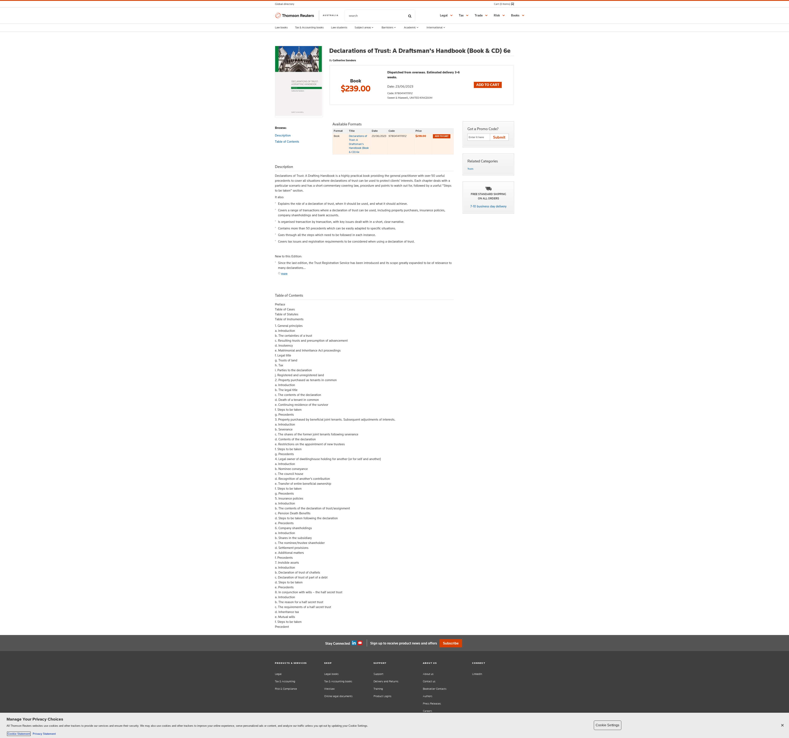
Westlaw (329, 689)
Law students (339, 27)
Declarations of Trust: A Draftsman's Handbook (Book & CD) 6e (359, 144)
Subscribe (451, 643)
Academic (410, 27)
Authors (427, 696)
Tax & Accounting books (309, 27)
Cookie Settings (607, 725)
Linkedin (354, 643)
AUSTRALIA (330, 15)
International (435, 27)
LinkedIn (477, 674)
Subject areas (363, 27)
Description (283, 135)
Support (378, 674)
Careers (427, 711)
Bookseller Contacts (434, 689)
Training (378, 689)
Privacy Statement (43, 733)
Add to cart (442, 136)
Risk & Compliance (286, 689)
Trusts (470, 168)
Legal (278, 674)
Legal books (331, 674)
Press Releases (432, 703)
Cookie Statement (19, 733)
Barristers (387, 27)
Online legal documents (338, 696)
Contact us (429, 681)
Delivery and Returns (386, 681)
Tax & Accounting (285, 681)
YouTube (360, 643)
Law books (281, 27)
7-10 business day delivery (488, 206)
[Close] (782, 725)
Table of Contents (287, 141)
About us (428, 674)
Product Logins (382, 696)
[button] (286, 4)
